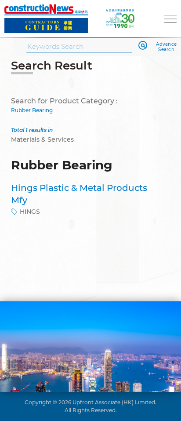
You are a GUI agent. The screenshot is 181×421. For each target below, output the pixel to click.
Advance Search (166, 47)
